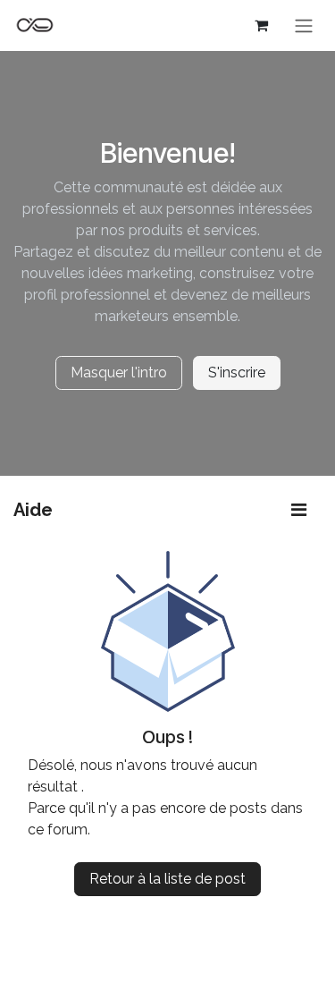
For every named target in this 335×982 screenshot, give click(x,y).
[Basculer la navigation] (304, 25)
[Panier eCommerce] (261, 25)
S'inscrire (236, 372)
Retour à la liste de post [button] (167, 878)
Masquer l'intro (119, 372)
